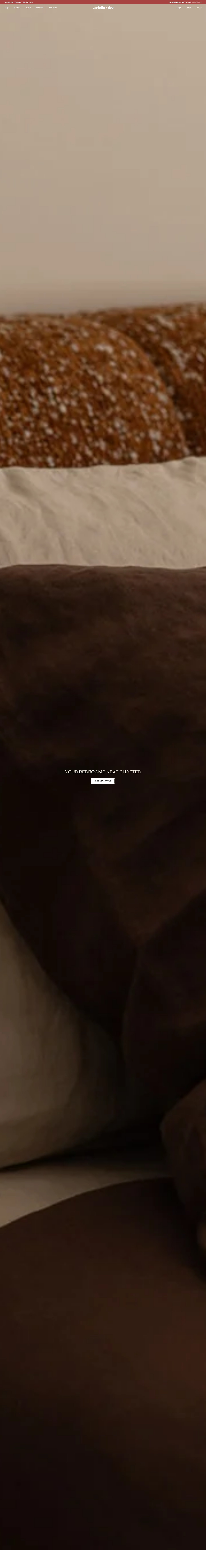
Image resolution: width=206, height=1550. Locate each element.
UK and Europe (197, 2)
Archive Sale (52, 8)
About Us (16, 8)
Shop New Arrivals (103, 781)
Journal (28, 8)
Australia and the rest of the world (180, 2)
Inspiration (39, 8)
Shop (6, 8)
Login (179, 8)
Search (188, 8)
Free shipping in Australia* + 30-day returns (19, 2)
